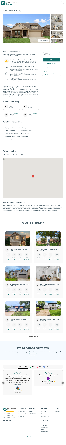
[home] (10, 3)
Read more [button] (17, 384)
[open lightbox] (57, 18)
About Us (33, 355)
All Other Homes (33, 336)
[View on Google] (17, 388)
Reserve (51, 59)
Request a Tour (51, 63)
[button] (63, 3)
